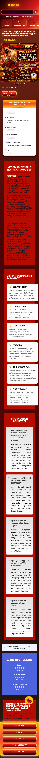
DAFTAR (12, 93)
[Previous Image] (2, 63)
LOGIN (5, 93)
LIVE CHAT (21, 751)
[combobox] (17, 12)
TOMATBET (11, 176)
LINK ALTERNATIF (21, 744)
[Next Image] (37, 63)
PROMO (21, 725)
